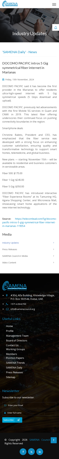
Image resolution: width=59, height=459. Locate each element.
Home (9, 326)
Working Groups (15, 349)
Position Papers (15, 358)
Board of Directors (16, 340)
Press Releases (14, 372)
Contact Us (12, 345)
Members (11, 354)
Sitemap (10, 377)
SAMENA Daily (14, 367)
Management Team (17, 335)
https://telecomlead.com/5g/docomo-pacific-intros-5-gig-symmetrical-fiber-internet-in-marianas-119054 (29, 222)
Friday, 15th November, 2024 (19, 79)
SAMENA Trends (15, 362)
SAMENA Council (39, 439)
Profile (9, 331)
